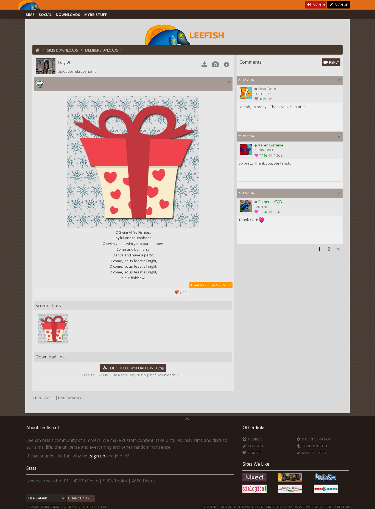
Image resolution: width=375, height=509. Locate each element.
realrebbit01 (56, 481)
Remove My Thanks (217, 285)
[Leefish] (187, 34)
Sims (30, 14)
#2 (340, 80)
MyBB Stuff (95, 14)
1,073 (277, 212)
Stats (31, 468)
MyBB (44, 507)
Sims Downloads (62, 50)
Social (45, 14)
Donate (254, 453)
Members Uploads (101, 50)
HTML (102, 507)
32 (269, 99)
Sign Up (341, 4)
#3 (340, 137)
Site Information (316, 439)
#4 (340, 193)
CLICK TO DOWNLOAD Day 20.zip (136, 368)
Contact (255, 446)
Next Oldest (45, 397)
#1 (229, 82)
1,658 (277, 155)
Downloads (68, 14)
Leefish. (91, 507)
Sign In (318, 4)
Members (254, 439)
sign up (97, 456)
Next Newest (68, 397)
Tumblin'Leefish (315, 446)
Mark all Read (313, 453)
